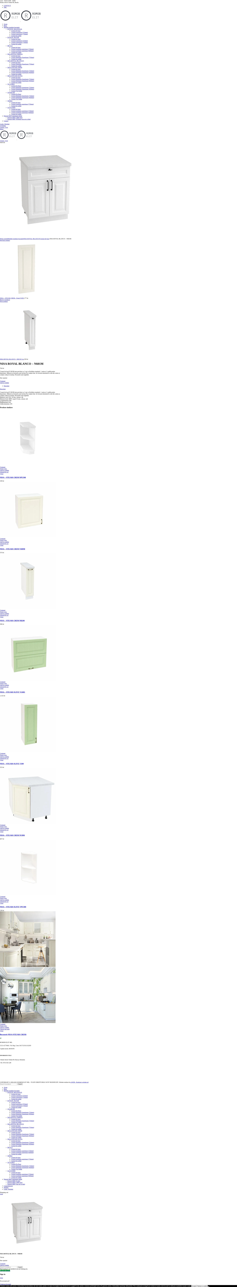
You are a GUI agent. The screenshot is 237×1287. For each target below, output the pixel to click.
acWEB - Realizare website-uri (79, 1082)
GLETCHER (11, 107)
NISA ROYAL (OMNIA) (15, 54)
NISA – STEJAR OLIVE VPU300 (13, 907)
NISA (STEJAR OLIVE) (14, 76)
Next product (4, 301)
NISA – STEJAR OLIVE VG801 (12, 692)
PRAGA (10, 46)
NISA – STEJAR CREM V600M (12, 549)
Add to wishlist (4, 383)
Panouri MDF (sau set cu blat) (16, 1184)
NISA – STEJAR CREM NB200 (12, 621)
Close (1, 474)
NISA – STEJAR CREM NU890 (12, 835)
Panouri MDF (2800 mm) (14, 117)
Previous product (5, 240)
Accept (194, 1286)
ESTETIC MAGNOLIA (14, 29)
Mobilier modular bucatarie (16, 239)
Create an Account (5, 1284)
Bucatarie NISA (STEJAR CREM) (13, 1034)
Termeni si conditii (202, 1286)
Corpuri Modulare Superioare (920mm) (22, 72)
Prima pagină (4, 239)
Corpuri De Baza (16, 86)
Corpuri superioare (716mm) (19, 34)
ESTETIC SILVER (13, 37)
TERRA (9, 101)
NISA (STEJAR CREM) (14, 67)
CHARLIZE (11, 92)
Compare (2, 381)
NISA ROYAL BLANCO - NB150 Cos (12, 359)
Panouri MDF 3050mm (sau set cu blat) (19, 119)
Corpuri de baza (15, 31)
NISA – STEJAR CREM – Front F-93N (12, 298)
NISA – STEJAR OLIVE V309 (12, 764)
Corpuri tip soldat (16, 36)
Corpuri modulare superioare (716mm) (22, 49)
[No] (208, 1286)
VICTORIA (11, 84)
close (1, 1194)
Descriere (6, 386)
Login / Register (8, 1189)
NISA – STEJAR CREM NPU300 (13, 477)
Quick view (3, 469)
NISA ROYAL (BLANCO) (15, 61)
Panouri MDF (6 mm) (13, 1181)
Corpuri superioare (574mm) (19, 32)
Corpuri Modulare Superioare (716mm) (22, 57)
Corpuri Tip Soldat (16, 91)
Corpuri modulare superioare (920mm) (22, 51)
